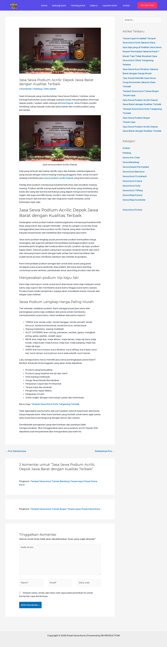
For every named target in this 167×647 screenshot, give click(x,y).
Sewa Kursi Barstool (133, 171)
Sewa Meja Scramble (134, 200)
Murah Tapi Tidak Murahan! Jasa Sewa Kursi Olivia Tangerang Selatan (140, 60)
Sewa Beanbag (131, 162)
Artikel (126, 5)
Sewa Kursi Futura (132, 181)
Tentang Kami (78, 5)
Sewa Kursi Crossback (135, 176)
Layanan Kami (110, 5)
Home (44, 5)
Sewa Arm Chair (131, 157)
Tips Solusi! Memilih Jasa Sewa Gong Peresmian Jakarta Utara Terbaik (139, 82)
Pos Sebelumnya (15, 451)
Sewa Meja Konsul (132, 195)
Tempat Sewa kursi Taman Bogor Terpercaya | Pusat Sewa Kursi (65, 509)
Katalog (38, 89)
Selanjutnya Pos (105, 451)
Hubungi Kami (59, 5)
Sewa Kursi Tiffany (133, 190)
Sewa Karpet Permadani (136, 167)
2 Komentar (25, 89)
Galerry (94, 5)
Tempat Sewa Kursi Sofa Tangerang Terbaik (55, 404)
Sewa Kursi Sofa (131, 186)
